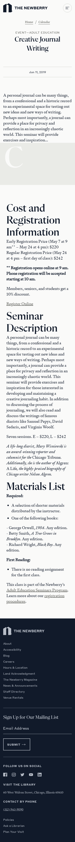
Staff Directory (14, 691)
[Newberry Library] (24, 640)
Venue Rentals (13, 697)
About (7, 643)
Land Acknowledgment (19, 673)
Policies (8, 819)
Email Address (16, 728)
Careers (8, 661)
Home (29, 22)
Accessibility (12, 649)
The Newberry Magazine (20, 679)
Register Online (19, 303)
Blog (6, 655)
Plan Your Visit (13, 831)
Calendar (44, 22)
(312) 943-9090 (13, 809)
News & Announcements (20, 685)
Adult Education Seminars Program (36, 590)
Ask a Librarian (14, 825)
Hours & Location (15, 667)
